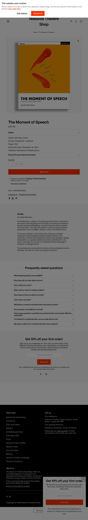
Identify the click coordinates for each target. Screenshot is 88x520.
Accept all (38, 13)
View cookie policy (14, 9)
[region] (44, 9)
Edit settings (22, 13)
